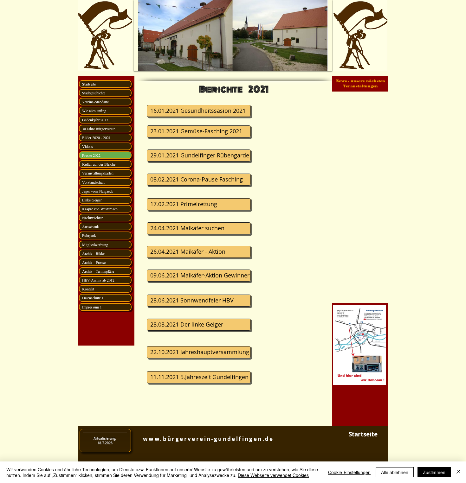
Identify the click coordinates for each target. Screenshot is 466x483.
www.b (155, 438)
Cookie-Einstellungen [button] (349, 472)
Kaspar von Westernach (100, 208)
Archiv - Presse (94, 262)
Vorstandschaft (93, 182)
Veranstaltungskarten (97, 172)
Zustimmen (434, 472)
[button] (233, 35)
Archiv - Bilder (93, 253)
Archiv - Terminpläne (98, 271)
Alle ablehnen (394, 472)
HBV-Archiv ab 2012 (98, 280)
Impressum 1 (92, 306)
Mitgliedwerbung (95, 244)
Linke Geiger (92, 199)
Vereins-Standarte (95, 101)
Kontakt (88, 288)
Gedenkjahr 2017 (95, 119)
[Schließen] (458, 472)
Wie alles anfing (94, 110)
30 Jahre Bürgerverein (98, 128)
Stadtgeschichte (93, 92)
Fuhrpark (89, 235)
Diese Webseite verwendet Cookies (273, 475)
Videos (87, 146)
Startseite (89, 83)
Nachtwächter (92, 217)
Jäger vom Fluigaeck (97, 191)
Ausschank (90, 226)
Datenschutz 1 (92, 297)
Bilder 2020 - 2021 (96, 137)
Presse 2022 (91, 155)
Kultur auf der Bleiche (98, 164)
